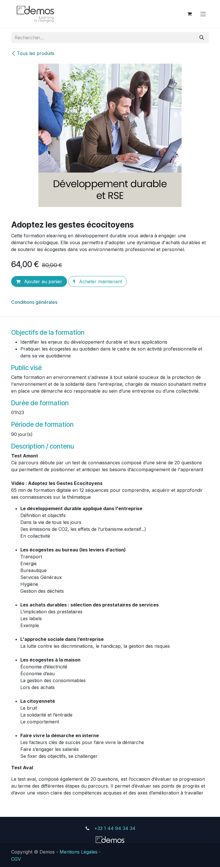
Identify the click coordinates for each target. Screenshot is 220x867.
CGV (16, 859)
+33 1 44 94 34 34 (114, 828)
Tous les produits (35, 53)
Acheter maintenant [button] (100, 281)
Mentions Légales (78, 851)
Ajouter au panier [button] (42, 281)
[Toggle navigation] (203, 14)
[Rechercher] (202, 37)
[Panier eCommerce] (189, 13)
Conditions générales (34, 302)
